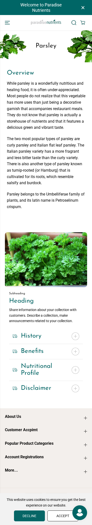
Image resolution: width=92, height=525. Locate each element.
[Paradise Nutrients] (46, 22)
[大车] (82, 22)
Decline (29, 516)
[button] (8, 22)
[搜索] (73, 22)
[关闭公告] (83, 7)
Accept (62, 516)
